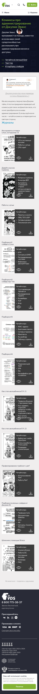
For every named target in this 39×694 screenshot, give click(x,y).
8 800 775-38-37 (12, 602)
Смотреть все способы (11, 630)
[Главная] (6, 5)
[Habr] (8, 617)
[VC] (12, 617)
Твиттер (9, 63)
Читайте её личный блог (16, 60)
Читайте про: (23, 142)
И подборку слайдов (14, 66)
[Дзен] (16, 617)
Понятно (19, 686)
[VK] (4, 617)
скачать (30, 157)
